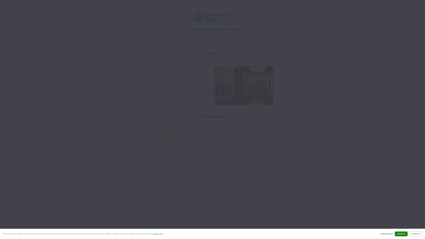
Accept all (401, 234)
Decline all (416, 234)
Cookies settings (387, 234)
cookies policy (158, 234)
